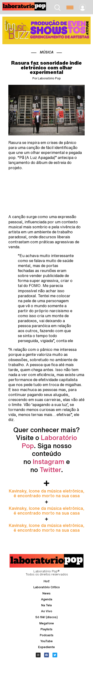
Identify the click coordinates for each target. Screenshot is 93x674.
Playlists (46, 629)
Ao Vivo (46, 611)
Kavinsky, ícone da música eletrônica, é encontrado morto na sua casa (46, 493)
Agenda (46, 599)
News (46, 593)
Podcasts (46, 635)
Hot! (47, 581)
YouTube (46, 641)
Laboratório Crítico (46, 587)
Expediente (46, 647)
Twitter (50, 469)
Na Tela (46, 605)
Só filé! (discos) (46, 617)
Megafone (46, 623)
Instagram (48, 461)
